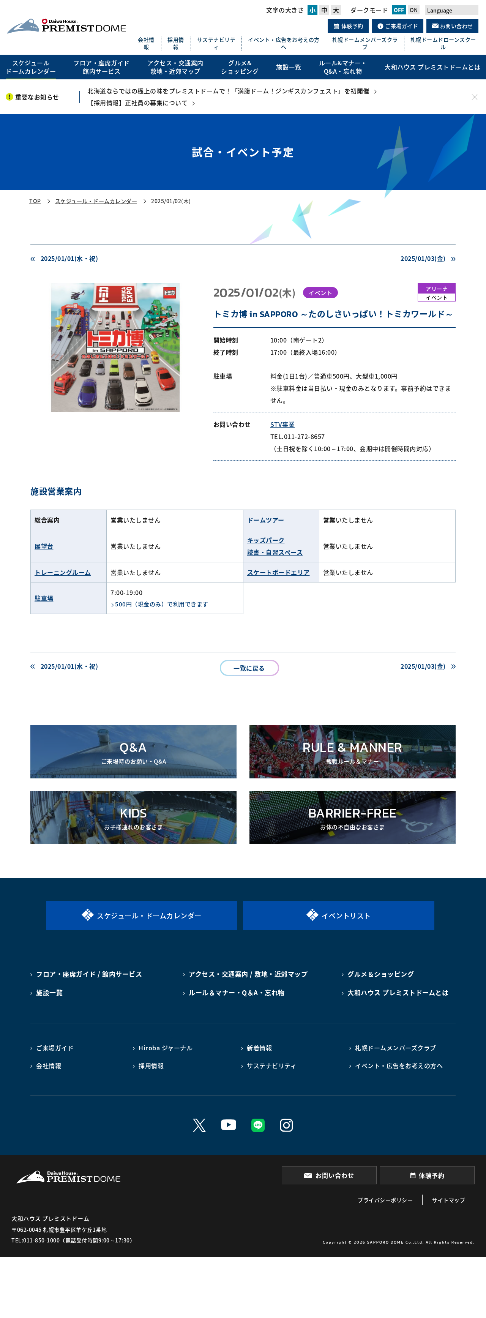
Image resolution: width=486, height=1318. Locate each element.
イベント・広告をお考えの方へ (284, 43)
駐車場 (44, 598)
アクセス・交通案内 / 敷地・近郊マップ (248, 974)
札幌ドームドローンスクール (443, 43)
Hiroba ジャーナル (166, 1047)
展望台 (44, 546)
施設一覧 (49, 992)
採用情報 (175, 43)
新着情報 (259, 1047)
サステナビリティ (216, 43)
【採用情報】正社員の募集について (137, 102)
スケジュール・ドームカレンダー (96, 201)
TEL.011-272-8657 (297, 436)
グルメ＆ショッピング (380, 974)
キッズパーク (266, 540)
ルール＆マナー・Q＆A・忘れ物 (237, 992)
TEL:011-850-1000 (35, 1240)
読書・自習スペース (275, 552)
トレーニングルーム (63, 572)
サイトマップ (448, 1200)
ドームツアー (265, 519)
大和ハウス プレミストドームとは (397, 992)
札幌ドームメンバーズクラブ (365, 43)
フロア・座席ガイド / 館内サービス (89, 974)
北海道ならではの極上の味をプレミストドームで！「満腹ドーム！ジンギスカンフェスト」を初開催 (228, 90)
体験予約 (351, 26)
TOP (35, 201)
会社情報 (146, 43)
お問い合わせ (456, 26)
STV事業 (282, 424)
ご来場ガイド (401, 26)
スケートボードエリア (278, 572)
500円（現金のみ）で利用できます (161, 604)
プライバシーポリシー (385, 1200)
